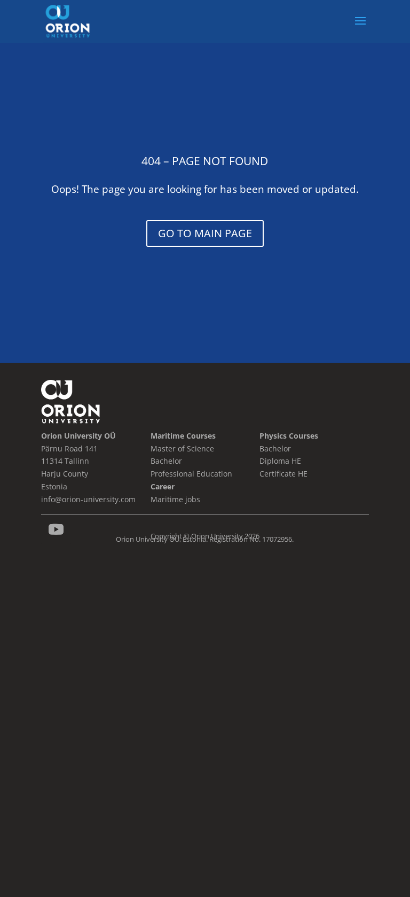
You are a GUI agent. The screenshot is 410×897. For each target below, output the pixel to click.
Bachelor (275, 448)
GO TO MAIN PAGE (205, 233)
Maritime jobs (175, 499)
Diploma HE (280, 461)
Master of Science (182, 448)
